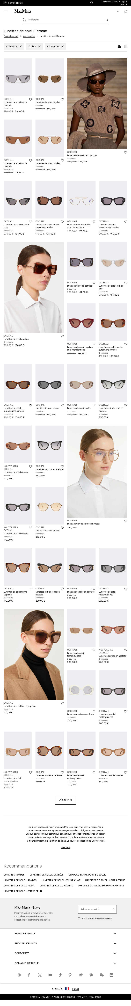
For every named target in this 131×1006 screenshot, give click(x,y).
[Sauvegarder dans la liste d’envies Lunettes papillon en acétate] (62, 466)
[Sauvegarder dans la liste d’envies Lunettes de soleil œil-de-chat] (125, 152)
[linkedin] (111, 975)
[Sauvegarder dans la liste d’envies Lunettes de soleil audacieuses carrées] (125, 221)
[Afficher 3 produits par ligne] (119, 46)
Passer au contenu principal (16, 1)
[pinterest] (70, 975)
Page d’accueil (11, 36)
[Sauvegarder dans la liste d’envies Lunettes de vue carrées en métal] (125, 520)
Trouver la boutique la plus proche (114, 3)
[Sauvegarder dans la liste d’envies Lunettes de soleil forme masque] (30, 99)
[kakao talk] (91, 975)
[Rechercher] (106, 19)
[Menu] (5, 11)
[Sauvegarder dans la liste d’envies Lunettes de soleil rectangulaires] (125, 589)
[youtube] (50, 975)
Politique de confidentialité (100, 918)
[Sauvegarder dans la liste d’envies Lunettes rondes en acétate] (94, 711)
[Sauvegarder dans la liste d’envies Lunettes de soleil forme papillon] (30, 589)
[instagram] (19, 975)
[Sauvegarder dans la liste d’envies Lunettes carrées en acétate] (94, 589)
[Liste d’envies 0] (118, 11)
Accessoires (29, 36)
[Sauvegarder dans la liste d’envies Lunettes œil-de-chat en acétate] (125, 405)
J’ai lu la (96, 918)
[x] (40, 975)
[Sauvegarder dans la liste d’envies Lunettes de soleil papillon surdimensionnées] (94, 344)
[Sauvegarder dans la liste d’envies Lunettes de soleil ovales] (62, 405)
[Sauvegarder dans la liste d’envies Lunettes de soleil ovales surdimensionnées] (62, 221)
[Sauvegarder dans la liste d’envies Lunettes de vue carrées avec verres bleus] (94, 221)
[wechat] (101, 975)
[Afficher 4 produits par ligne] (126, 46)
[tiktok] (60, 975)
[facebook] (29, 975)
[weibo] (81, 975)
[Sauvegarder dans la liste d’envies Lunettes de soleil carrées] (62, 99)
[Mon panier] (126, 11)
